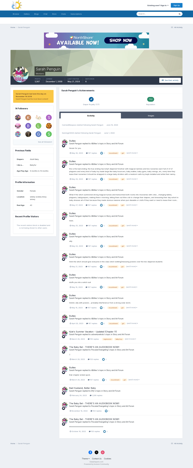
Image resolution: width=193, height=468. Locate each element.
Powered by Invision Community (96, 464)
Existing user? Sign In (157, 5)
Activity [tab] (91, 116)
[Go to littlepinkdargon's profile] (38, 126)
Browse (16, 14)
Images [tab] (151, 116)
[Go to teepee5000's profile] (28, 134)
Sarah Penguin (97, 125)
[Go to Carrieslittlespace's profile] (18, 117)
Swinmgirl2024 (68, 133)
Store (54, 14)
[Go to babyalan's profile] (28, 126)
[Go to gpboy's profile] (38, 134)
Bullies (72, 140)
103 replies (94, 359)
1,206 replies (97, 395)
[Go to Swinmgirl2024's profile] (49, 134)
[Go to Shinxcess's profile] (18, 134)
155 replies (94, 339)
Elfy (92, 391)
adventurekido (97, 334)
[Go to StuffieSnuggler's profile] (49, 126)
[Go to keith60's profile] (28, 117)
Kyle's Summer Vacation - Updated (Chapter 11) (93, 331)
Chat (45, 14)
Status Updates (167, 14)
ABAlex (94, 143)
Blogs (36, 14)
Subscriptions (76, 14)
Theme (85, 458)
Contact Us (96, 458)
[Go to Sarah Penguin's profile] (65, 142)
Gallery (27, 14)
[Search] (179, 14)
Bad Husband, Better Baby (82, 388)
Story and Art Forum (114, 143)
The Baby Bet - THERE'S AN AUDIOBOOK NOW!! (94, 347)
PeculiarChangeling (99, 350)
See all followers (44, 142)
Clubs (63, 14)
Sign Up (177, 5)
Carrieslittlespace (69, 125)
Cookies (107, 458)
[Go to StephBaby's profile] (49, 117)
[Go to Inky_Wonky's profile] (38, 117)
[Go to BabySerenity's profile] (18, 126)
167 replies (92, 153)
